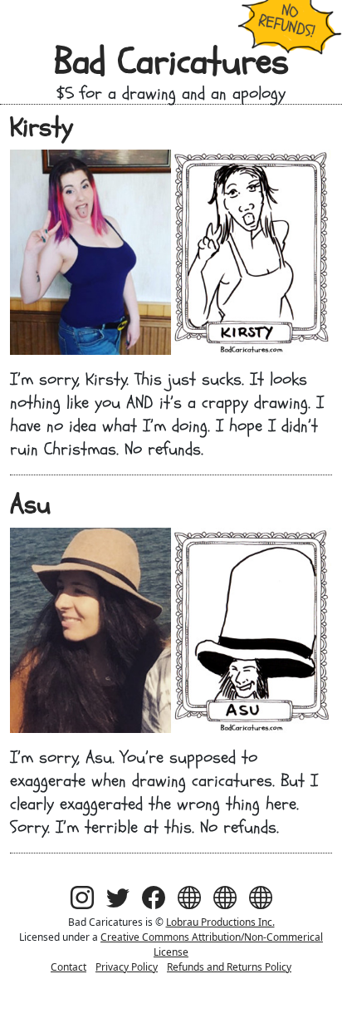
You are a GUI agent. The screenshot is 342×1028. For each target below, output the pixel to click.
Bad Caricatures (171, 61)
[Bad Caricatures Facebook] (153, 897)
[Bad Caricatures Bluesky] (225, 897)
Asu (30, 504)
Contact (68, 967)
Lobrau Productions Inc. (220, 922)
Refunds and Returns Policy (229, 967)
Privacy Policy (126, 967)
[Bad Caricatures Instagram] (82, 897)
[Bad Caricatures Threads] (189, 897)
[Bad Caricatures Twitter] (117, 897)
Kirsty (41, 127)
